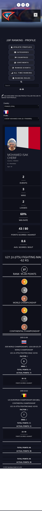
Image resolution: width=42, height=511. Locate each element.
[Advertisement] (21, 490)
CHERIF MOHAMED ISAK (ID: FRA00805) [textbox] (18, 118)
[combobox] (21, 106)
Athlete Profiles (22, 47)
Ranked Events (22, 68)
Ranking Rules (22, 78)
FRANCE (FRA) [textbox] (9, 106)
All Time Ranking (22, 73)
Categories (22, 52)
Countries (22, 57)
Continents (22, 62)
